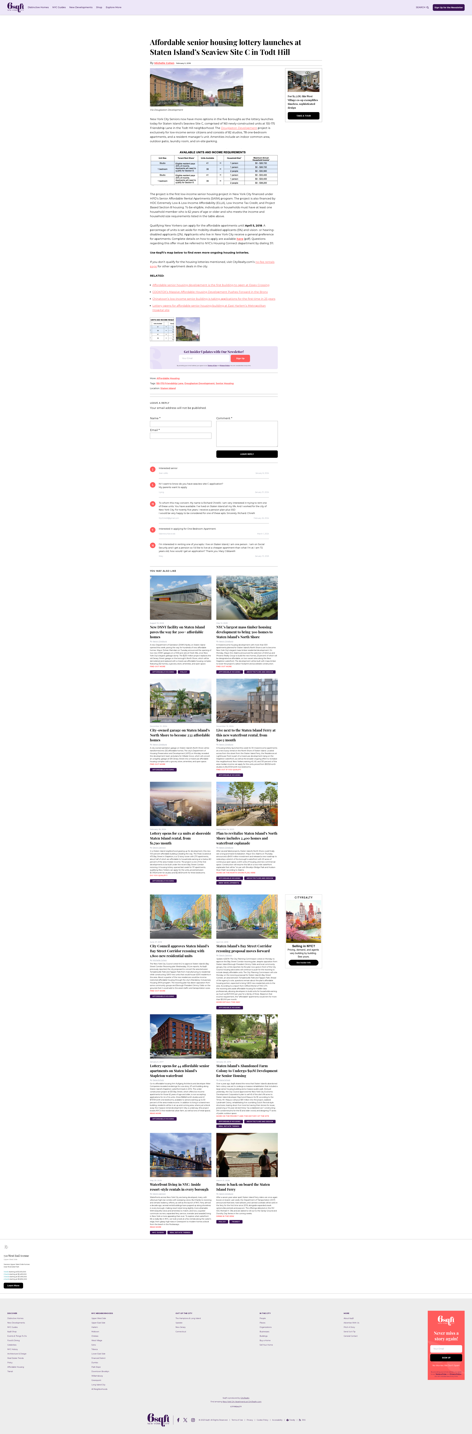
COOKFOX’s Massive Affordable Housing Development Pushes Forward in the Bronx (210, 292)
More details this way (228, 1002)
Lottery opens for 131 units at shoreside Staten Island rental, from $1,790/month (180, 838)
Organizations (266, 1327)
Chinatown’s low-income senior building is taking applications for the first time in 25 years (213, 298)
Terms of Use (212, 365)
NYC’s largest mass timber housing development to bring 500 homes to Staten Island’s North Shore (244, 632)
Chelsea (94, 1336)
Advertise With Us (351, 1323)
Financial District (98, 1358)
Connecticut (181, 1332)
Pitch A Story (349, 1327)
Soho (93, 1345)
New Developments (80, 7)
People (263, 1318)
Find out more (157, 666)
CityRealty (245, 1398)
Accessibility (277, 1420)
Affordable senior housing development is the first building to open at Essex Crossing (210, 285)
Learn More (13, 1285)
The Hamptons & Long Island (188, 1318)
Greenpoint (96, 1380)
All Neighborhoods (99, 1389)
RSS (304, 1420)
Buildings (263, 1336)
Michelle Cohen (164, 63)
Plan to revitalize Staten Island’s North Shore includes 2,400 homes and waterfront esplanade (246, 838)
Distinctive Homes (38, 7)
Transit (236, 1222)
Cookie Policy (262, 1420)
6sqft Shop (12, 1332)
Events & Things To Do (17, 1336)
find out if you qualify (228, 769)
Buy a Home (265, 1340)
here (240, 239)
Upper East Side (98, 1323)
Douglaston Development (239, 128)
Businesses (264, 1332)
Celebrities (11, 1345)
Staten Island (168, 388)
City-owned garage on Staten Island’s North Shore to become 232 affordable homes (180, 735)
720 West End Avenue (16, 1256)
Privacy (250, 1420)
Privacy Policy (225, 365)
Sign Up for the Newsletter (449, 7)
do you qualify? (159, 875)
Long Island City (98, 1385)
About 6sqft (349, 1318)
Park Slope (96, 1367)
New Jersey (181, 1327)
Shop (99, 7)
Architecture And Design (260, 672)
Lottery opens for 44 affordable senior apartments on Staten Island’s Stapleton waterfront (179, 1070)
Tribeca (94, 1349)
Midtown (95, 1332)
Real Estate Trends (229, 1126)
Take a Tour (303, 116)
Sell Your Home (266, 1345)
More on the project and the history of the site (242, 1116)
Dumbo (94, 1362)
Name (155, 418)
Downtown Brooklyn (100, 1371)
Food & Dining (13, 1340)
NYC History (12, 1349)
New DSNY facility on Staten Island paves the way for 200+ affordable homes (177, 632)
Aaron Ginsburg (160, 641)
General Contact (351, 1336)
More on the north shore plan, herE (235, 873)
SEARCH (420, 7)
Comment (224, 418)
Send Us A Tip (349, 1332)
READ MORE (155, 1113)
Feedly (292, 1420)
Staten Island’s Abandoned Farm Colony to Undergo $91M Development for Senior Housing (247, 1070)
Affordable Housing (168, 378)
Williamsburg (97, 1376)
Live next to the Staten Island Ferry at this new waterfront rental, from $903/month (246, 735)
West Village (96, 1340)
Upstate (179, 1323)
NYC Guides (59, 7)
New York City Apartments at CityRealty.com (242, 1402)
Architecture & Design (16, 1354)
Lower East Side (98, 1354)
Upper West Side (98, 1318)
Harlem (94, 1327)
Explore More (113, 7)
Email (155, 430)
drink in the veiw (225, 1216)
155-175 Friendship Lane (169, 383)
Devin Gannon (159, 848)
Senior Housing (225, 383)
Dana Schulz (158, 1080)
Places (262, 1323)
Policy (183, 672)
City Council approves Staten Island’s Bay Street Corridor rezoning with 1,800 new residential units (179, 951)
